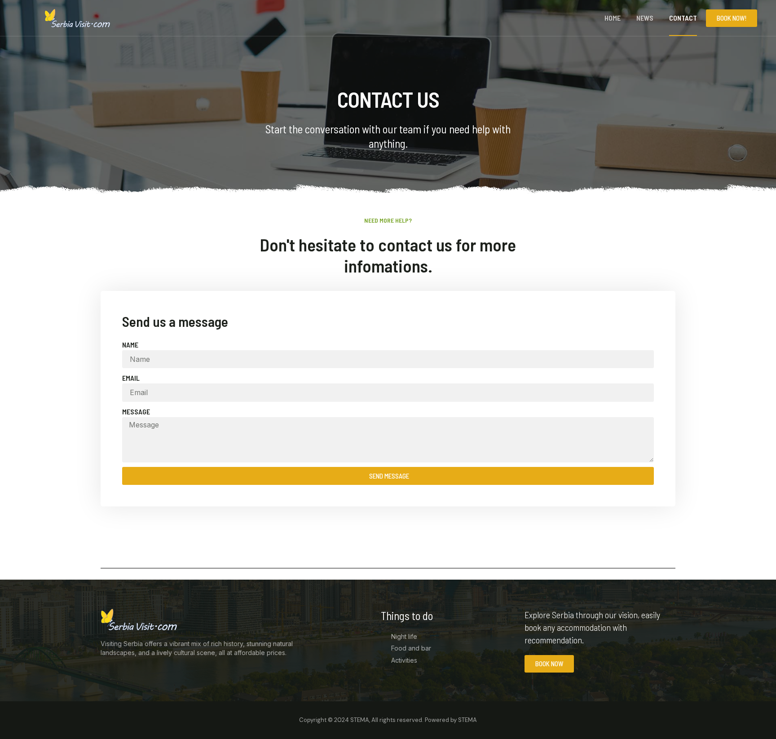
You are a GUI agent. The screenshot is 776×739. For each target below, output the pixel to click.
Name (130, 344)
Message (136, 411)
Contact (683, 17)
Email (131, 378)
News (644, 17)
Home (612, 17)
